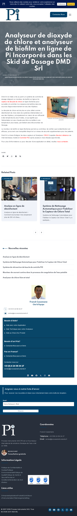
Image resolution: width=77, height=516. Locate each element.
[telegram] (16, 156)
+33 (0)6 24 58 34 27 (56, 436)
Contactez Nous (58, 14)
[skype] (20, 156)
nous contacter (62, 142)
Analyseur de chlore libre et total (16, 278)
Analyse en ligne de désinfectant (14, 207)
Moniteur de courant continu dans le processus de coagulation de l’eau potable (35, 272)
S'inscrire (20, 411)
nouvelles (13, 75)
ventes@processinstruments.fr (18, 313)
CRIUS (46, 135)
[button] (35, 232)
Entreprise (5, 496)
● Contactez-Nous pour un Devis (15, 346)
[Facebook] (36, 375)
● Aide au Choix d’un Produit (14, 333)
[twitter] (7, 156)
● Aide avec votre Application (15, 325)
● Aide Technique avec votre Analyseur (18, 329)
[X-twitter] (41, 375)
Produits (20, 496)
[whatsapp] (12, 156)
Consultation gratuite (17, 454)
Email (5, 400)
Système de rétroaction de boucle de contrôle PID (23, 267)
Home (5, 75)
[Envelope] (49, 375)
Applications (13, 496)
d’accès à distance (62, 135)
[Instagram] (45, 375)
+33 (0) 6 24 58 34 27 (15, 309)
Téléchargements (20, 498)
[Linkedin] (28, 375)
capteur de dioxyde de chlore (11, 102)
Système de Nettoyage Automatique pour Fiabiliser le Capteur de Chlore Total (58, 209)
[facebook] (3, 156)
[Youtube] (32, 375)
